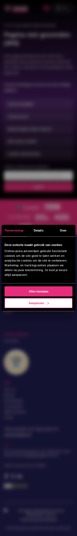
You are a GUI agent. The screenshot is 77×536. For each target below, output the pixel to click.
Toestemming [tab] (14, 230)
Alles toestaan (38, 291)
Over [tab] (63, 230)
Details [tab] (38, 230)
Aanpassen (36, 303)
